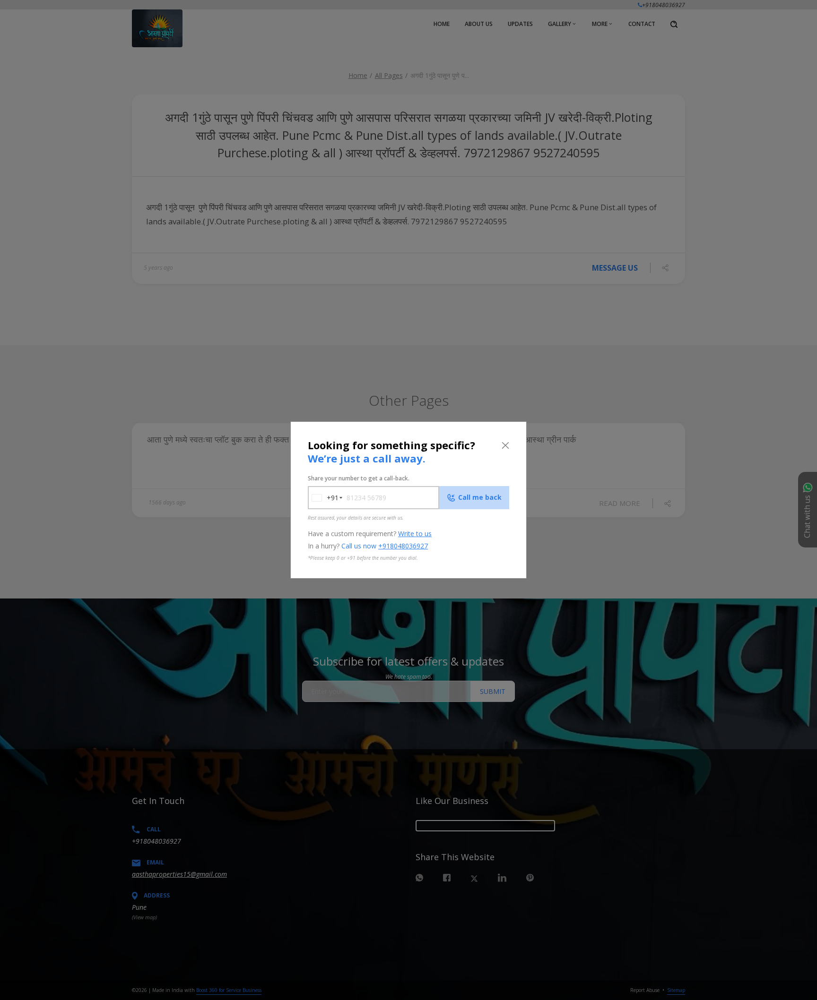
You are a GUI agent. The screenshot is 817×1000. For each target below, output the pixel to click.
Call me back (480, 497)
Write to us (415, 533)
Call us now (384, 545)
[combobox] (323, 498)
